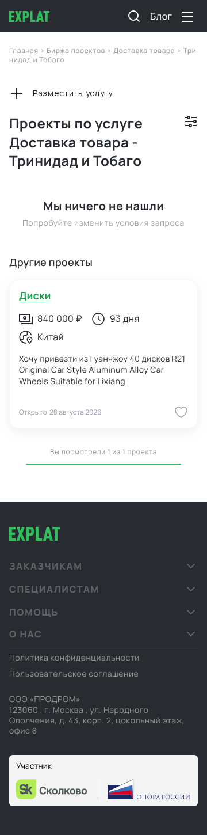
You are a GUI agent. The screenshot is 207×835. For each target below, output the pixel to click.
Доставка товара (145, 50)
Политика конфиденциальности (74, 657)
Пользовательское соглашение (74, 674)
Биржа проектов (77, 50)
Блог (161, 16)
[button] (103, 566)
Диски (35, 296)
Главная (24, 50)
